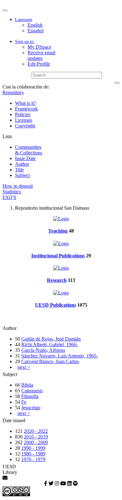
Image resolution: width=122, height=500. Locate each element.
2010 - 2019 (36, 436)
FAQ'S (9, 197)
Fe (23, 402)
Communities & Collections (28, 149)
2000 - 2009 (36, 442)
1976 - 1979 (33, 459)
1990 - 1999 (33, 448)
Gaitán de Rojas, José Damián (51, 338)
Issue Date (25, 158)
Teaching (58, 231)
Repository (13, 92)
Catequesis (32, 390)
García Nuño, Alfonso (43, 350)
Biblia (27, 385)
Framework (26, 108)
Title (19, 169)
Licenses (23, 120)
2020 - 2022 (36, 431)
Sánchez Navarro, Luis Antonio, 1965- (59, 355)
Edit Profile (39, 64)
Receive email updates (41, 55)
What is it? (25, 103)
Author (22, 164)
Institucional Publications (58, 255)
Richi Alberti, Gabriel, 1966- (49, 344)
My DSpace (39, 47)
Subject (22, 175)
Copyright (25, 125)
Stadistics (12, 191)
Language (23, 19)
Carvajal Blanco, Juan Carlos (50, 361)
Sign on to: (25, 41)
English (35, 25)
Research (57, 280)
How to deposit (18, 186)
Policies (22, 114)
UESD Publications (55, 305)
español (35, 30)
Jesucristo (30, 407)
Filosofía (29, 396)
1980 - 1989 (33, 453)
